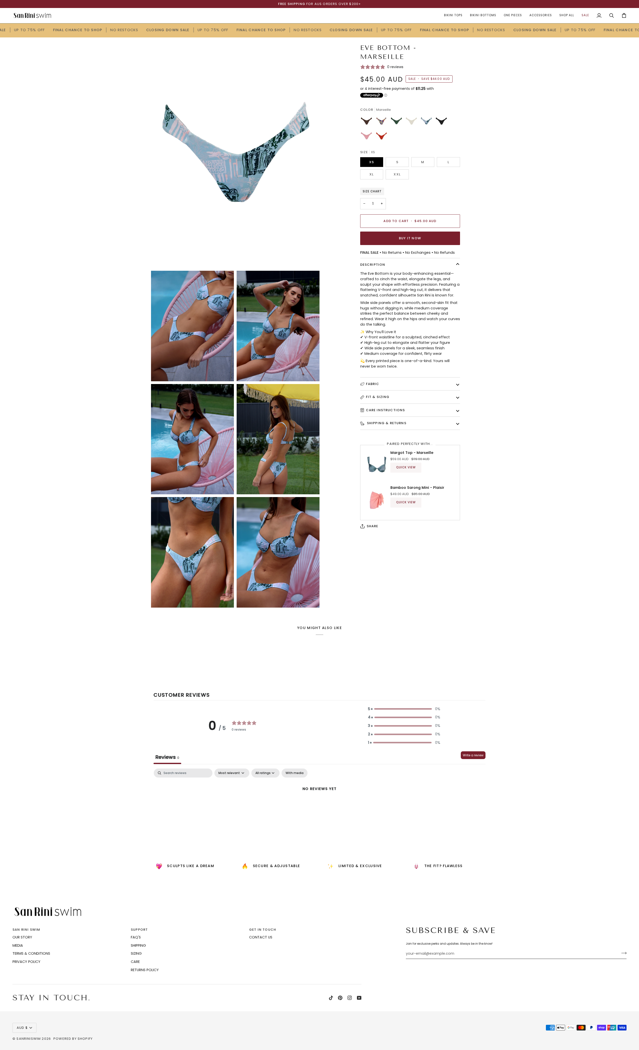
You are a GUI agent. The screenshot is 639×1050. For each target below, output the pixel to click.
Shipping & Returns (386, 423)
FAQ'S (136, 937)
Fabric (372, 384)
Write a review (473, 755)
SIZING (136, 953)
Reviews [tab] (167, 757)
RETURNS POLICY (145, 969)
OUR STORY (22, 937)
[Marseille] (427, 122)
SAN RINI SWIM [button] (26, 929)
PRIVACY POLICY (26, 961)
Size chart (372, 191)
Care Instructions (385, 410)
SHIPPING (138, 945)
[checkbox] (295, 773)
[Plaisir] (367, 137)
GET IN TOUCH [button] (262, 929)
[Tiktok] (331, 998)
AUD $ (22, 1027)
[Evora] (382, 122)
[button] (404, 709)
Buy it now (410, 238)
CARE (135, 961)
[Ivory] (412, 122)
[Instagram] (349, 998)
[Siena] (381, 137)
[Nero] (442, 122)
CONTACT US (260, 937)
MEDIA (17, 945)
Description (372, 264)
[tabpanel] (319, 805)
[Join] (622, 953)
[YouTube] (359, 998)
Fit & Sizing (378, 396)
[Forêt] (397, 122)
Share (372, 526)
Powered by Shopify (73, 1038)
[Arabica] (367, 122)
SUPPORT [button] (139, 929)
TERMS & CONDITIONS (31, 953)
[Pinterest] (340, 998)
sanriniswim (28, 1038)
